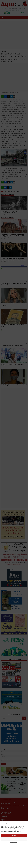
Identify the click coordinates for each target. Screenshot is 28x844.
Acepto (14, 835)
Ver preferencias (14, 839)
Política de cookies (13, 842)
